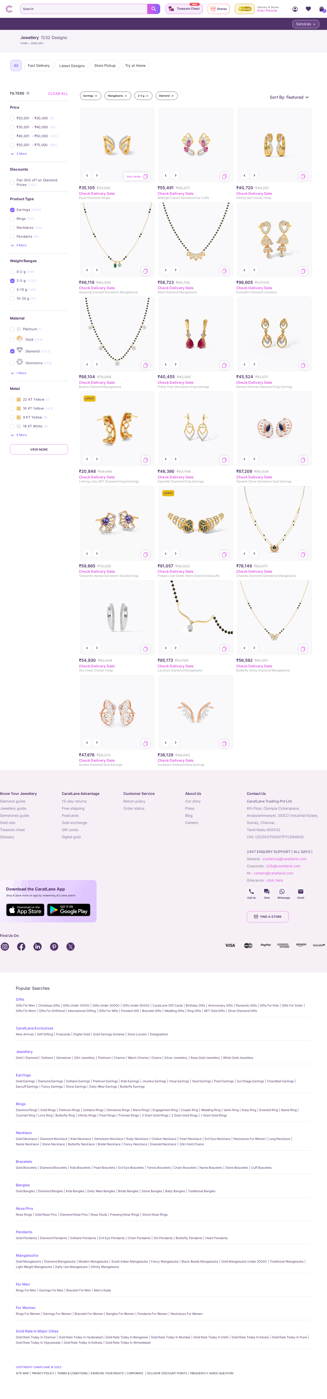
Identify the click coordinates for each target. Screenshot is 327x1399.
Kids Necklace (81, 1139)
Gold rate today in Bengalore (127, 1337)
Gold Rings (48, 1110)
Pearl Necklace (191, 1139)
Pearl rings (107, 1115)
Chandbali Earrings (280, 1081)
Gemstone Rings (118, 1110)
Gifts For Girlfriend (52, 1011)
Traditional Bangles (201, 1191)
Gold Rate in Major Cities (37, 1331)
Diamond (32, 1058)
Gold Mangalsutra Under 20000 (244, 1261)
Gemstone (63, 1058)
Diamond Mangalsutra (60, 1261)
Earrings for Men (51, 1290)
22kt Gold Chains (191, 1144)
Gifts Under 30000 (106, 1005)
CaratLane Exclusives (34, 1028)
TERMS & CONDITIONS (72, 1373)
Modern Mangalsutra (93, 1261)
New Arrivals (25, 1034)
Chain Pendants (139, 1238)
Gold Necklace (26, 1139)
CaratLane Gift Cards (168, 1005)
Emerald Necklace (163, 1144)
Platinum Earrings (105, 1081)
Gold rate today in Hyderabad (80, 1337)
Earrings (23, 1075)
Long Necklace (279, 1139)
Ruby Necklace (137, 1139)
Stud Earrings (201, 1081)
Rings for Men (26, 1290)
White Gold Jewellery (238, 1058)
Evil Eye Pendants (112, 1238)
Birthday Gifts (195, 1005)
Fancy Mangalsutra (165, 1261)
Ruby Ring (249, 1110)
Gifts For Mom (26, 1011)
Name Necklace (27, 1144)
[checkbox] (42, 118)
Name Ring (289, 1110)
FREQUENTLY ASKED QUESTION (211, 1373)
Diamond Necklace (53, 1139)
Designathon (159, 1034)
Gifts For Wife (108, 1011)
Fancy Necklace (135, 1144)
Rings (21, 1104)
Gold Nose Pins (46, 1214)
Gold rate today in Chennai (36, 1337)
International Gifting (82, 1011)
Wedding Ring (210, 1110)
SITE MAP (22, 1373)
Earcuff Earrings (27, 1086)
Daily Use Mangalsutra (71, 1267)
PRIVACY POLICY (43, 1373)
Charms (119, 1058)
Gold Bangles (25, 1191)
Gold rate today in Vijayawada (38, 1342)
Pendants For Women (152, 1314)
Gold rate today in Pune (289, 1337)
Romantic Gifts (246, 1005)
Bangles (23, 1185)
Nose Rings (24, 1214)
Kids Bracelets (80, 1167)
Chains (156, 1058)
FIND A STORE (271, 917)
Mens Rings (141, 1110)
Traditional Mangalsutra (286, 1261)
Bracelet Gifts (151, 1011)
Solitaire (47, 1058)
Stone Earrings (76, 1086)
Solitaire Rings (93, 1110)
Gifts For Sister (292, 1005)
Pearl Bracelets (104, 1167)
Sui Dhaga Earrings (250, 1081)
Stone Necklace (53, 1144)
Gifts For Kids (269, 1005)
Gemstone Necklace (108, 1139)
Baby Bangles (175, 1191)
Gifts (20, 999)
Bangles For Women (120, 1314)
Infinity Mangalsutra (105, 1267)
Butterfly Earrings (132, 1086)
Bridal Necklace (109, 1144)
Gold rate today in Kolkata (83, 1342)
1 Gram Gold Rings (214, 1115)
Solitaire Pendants (83, 1238)
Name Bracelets (211, 1167)
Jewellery (24, 1051)
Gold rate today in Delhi (211, 1337)
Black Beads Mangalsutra (200, 1261)
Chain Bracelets (185, 1167)
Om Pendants (163, 1238)
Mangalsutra (27, 1255)
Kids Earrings (130, 1081)
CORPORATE (135, 1373)
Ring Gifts (194, 1011)
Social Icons (251, 891)
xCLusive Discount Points (167, 1373)
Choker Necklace (164, 1139)
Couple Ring (189, 1110)
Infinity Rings (87, 1115)
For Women (26, 1307)
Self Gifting (45, 1034)
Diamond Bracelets (53, 1167)
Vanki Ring (231, 1110)
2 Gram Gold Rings (184, 1115)
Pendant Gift (130, 1011)
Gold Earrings (25, 1081)
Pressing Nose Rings (124, 1214)
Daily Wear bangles (101, 1191)
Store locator (137, 1034)
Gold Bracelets (26, 1167)
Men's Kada (102, 1290)
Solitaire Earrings (78, 1081)
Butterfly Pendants (189, 1238)
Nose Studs (99, 1214)
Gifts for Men (25, 1005)
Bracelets (24, 1161)
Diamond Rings (26, 1110)
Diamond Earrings (50, 1081)
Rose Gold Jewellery (205, 1058)
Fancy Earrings (52, 1086)
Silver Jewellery (176, 1058)
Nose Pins (24, 1208)
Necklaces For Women (249, 1139)
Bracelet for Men (78, 1290)
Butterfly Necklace (81, 1144)
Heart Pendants (216, 1238)
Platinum (104, 1058)
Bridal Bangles (128, 1191)
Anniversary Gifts (220, 1005)
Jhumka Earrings (154, 1081)
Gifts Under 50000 (136, 1005)
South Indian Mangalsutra (129, 1261)
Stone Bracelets (236, 1167)
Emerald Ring (268, 1110)
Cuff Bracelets (261, 1167)
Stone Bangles (152, 1191)
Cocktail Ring (25, 1115)
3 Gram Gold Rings (155, 1115)
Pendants (24, 1232)
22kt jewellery (84, 1058)
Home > (25, 43)
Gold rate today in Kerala (250, 1337)
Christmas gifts (49, 1005)
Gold (19, 1058)
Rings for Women (28, 1314)
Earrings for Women (57, 1314)
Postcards (63, 1034)
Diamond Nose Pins (74, 1214)
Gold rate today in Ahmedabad (128, 1342)
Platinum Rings (69, 1110)
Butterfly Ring (65, 1115)
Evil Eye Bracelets (131, 1167)
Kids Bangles (75, 1191)
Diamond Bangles (50, 1191)
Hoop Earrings (179, 1081)
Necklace (24, 1132)
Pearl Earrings (224, 1081)
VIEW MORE (39, 449)
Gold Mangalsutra (28, 1261)
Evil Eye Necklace (217, 1139)
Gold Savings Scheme (108, 1034)
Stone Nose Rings (155, 1214)
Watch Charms (138, 1058)
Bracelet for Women (89, 1314)
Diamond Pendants (53, 1238)
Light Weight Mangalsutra (34, 1267)
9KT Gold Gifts (214, 1011)
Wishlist (308, 9)
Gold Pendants (26, 1238)
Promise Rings (129, 1115)
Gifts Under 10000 (76, 1005)
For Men (23, 1284)
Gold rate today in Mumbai (170, 1337)
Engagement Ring (165, 1110)
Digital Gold (81, 1034)
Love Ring (45, 1115)
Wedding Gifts (174, 1011)
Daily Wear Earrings (103, 1086)
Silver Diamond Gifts (242, 1011)
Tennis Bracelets (159, 1167)
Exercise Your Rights (107, 1373)
